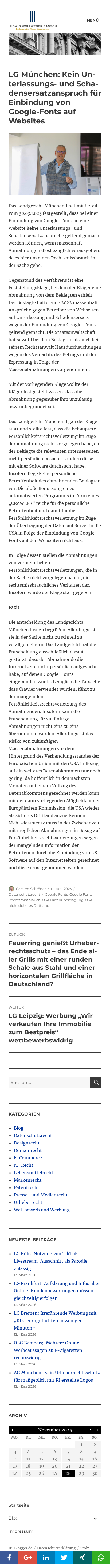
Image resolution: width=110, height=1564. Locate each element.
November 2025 (55, 1430)
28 (68, 1473)
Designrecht (27, 1143)
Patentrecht (26, 1187)
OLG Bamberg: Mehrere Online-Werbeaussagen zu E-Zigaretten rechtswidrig (48, 1350)
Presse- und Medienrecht (41, 1195)
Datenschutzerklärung (56, 1548)
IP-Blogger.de (20, 1548)
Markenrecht (28, 1180)
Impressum (21, 1531)
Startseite (19, 1505)
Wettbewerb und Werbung (42, 1209)
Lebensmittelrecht (33, 1172)
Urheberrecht (28, 1202)
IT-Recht (23, 1165)
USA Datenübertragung (63, 900)
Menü (93, 20)
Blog (18, 1128)
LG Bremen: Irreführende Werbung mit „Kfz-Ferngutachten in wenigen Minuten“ (55, 1320)
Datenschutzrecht (24, 894)
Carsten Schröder (31, 889)
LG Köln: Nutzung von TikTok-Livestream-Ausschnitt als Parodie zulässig (50, 1261)
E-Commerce (28, 1157)
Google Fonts (56, 894)
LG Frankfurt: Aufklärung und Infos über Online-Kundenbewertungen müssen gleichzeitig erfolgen (57, 1291)
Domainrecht (28, 1150)
